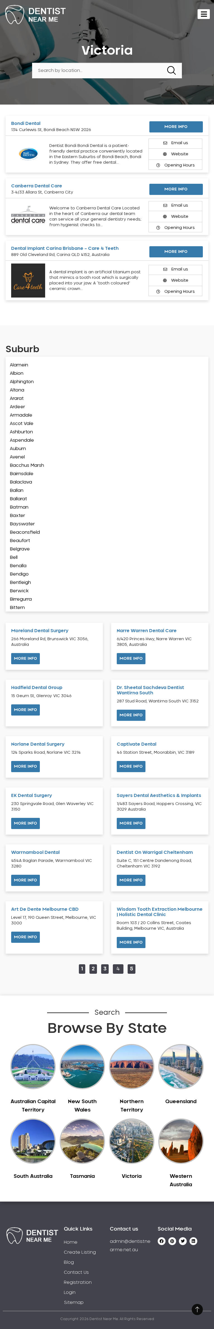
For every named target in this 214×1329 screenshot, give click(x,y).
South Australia (33, 1176)
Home (70, 1242)
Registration (78, 1282)
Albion (16, 373)
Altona (17, 390)
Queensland (180, 1101)
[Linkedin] (193, 1241)
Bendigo (19, 574)
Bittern (17, 607)
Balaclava (21, 482)
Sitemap (74, 1302)
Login (70, 1292)
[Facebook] (162, 1241)
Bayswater (22, 524)
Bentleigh (20, 582)
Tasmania (82, 1176)
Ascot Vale (21, 423)
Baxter (17, 515)
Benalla (18, 566)
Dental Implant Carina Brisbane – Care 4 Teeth (65, 248)
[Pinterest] (172, 1241)
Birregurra (21, 599)
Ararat (17, 398)
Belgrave (20, 549)
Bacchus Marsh (27, 465)
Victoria (132, 1176)
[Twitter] (183, 1241)
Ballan (16, 490)
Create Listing (80, 1252)
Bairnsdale (21, 474)
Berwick (19, 591)
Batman (19, 507)
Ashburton (21, 432)
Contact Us (76, 1272)
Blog (69, 1262)
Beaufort (20, 540)
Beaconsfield (25, 532)
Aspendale (22, 440)
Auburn (18, 448)
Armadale (21, 415)
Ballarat (18, 499)
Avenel (17, 457)
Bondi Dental (25, 123)
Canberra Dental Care (36, 186)
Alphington (22, 382)
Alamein (19, 365)
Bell (14, 557)
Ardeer (17, 407)
